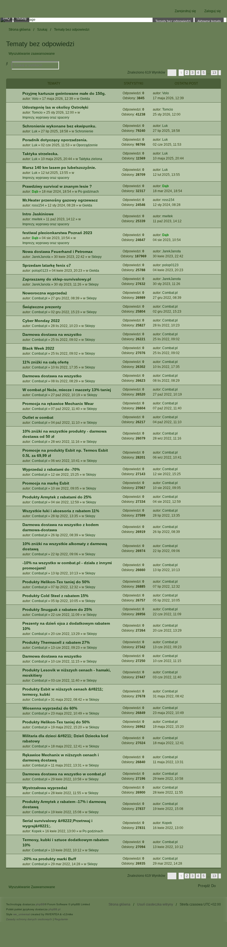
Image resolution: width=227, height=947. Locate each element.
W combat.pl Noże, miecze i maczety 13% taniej (66, 390)
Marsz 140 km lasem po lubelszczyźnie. (59, 167)
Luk (34, 131)
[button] (171, 72)
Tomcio (37, 112)
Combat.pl (39, 298)
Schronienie (84, 131)
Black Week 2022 (38, 348)
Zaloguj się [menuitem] (212, 11)
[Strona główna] (113, 20)
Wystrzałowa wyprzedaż (44, 788)
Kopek (37, 831)
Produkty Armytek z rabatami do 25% (56, 497)
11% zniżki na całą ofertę (45, 362)
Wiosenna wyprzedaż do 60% (49, 708)
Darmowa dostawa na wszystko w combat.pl (64, 774)
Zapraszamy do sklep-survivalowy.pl (56, 279)
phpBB (40, 904)
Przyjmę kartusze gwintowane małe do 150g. (64, 93)
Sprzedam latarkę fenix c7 (46, 265)
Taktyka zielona (90, 159)
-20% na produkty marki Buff (49, 859)
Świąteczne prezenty (41, 307)
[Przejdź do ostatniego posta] (171, 93)
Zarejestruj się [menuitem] (185, 11)
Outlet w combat (37, 417)
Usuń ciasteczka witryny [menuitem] (155, 904)
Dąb (35, 191)
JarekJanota (41, 257)
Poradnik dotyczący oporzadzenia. (54, 140)
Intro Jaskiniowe (38, 214)
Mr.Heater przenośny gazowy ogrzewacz (60, 200)
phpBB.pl (54, 909)
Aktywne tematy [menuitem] (209, 21)
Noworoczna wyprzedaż (44, 293)
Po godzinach (88, 191)
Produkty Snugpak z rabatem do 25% (57, 609)
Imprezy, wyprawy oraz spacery (45, 117)
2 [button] (187, 73)
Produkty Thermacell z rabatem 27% (56, 642)
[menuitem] (29, 919)
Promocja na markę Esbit (45, 483)
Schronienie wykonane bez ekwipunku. (59, 126)
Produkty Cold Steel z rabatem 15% (55, 595)
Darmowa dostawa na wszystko (52, 334)
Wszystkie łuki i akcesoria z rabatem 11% (60, 511)
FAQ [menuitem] (6, 18)
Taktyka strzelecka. (40, 153)
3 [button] (193, 73)
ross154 (38, 205)
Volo (35, 99)
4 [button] (198, 73)
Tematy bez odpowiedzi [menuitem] (173, 21)
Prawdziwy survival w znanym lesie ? (57, 186)
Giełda (85, 99)
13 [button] (214, 73)
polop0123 (40, 271)
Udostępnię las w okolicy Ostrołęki (55, 107)
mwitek (37, 219)
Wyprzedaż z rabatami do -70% (51, 469)
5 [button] (204, 73)
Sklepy (96, 257)
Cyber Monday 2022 (41, 320)
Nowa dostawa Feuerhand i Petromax (57, 251)
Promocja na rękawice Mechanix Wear (58, 403)
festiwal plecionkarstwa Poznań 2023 (57, 233)
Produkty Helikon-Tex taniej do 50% (56, 582)
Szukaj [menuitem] (21, 18)
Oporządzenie (87, 145)
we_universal (21, 914)
